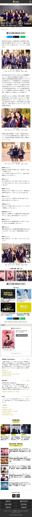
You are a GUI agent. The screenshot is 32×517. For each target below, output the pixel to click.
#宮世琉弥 (15, 321)
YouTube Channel (7, 375)
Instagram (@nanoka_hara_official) (11, 391)
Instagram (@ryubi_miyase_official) (11, 374)
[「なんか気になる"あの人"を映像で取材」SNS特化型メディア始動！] (24, 307)
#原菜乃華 (10, 321)
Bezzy (2, 4)
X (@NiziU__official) (7, 409)
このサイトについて (8, 510)
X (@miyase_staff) (7, 372)
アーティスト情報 (25, 359)
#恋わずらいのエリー (22, 321)
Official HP (5, 370)
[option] (10, 275)
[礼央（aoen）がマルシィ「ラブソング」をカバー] (24, 294)
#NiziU (6, 321)
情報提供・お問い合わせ (18, 510)
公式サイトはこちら (22, 335)
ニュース (5, 4)
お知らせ (26, 510)
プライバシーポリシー (16, 512)
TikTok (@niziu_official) (8, 414)
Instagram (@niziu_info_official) (10, 411)
